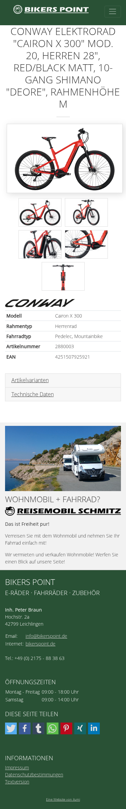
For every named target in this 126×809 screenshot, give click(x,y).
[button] (11, 728)
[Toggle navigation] (112, 11)
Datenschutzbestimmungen (34, 774)
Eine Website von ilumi (63, 799)
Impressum (17, 767)
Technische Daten (32, 394)
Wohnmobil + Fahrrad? (52, 499)
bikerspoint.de (40, 643)
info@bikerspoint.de (46, 636)
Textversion (17, 781)
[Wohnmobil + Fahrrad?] (63, 458)
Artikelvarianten (30, 380)
